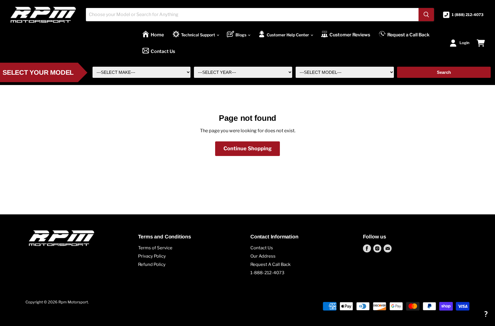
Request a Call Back (408, 34)
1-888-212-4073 (267, 272)
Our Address (263, 256)
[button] (485, 313)
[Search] (426, 14)
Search (444, 72)
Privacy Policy (152, 256)
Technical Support (198, 34)
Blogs (241, 34)
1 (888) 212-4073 (468, 15)
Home (157, 34)
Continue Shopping (247, 148)
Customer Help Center (288, 34)
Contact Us (163, 51)
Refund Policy (152, 264)
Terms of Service (155, 247)
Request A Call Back (270, 264)
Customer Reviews (349, 34)
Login (464, 42)
